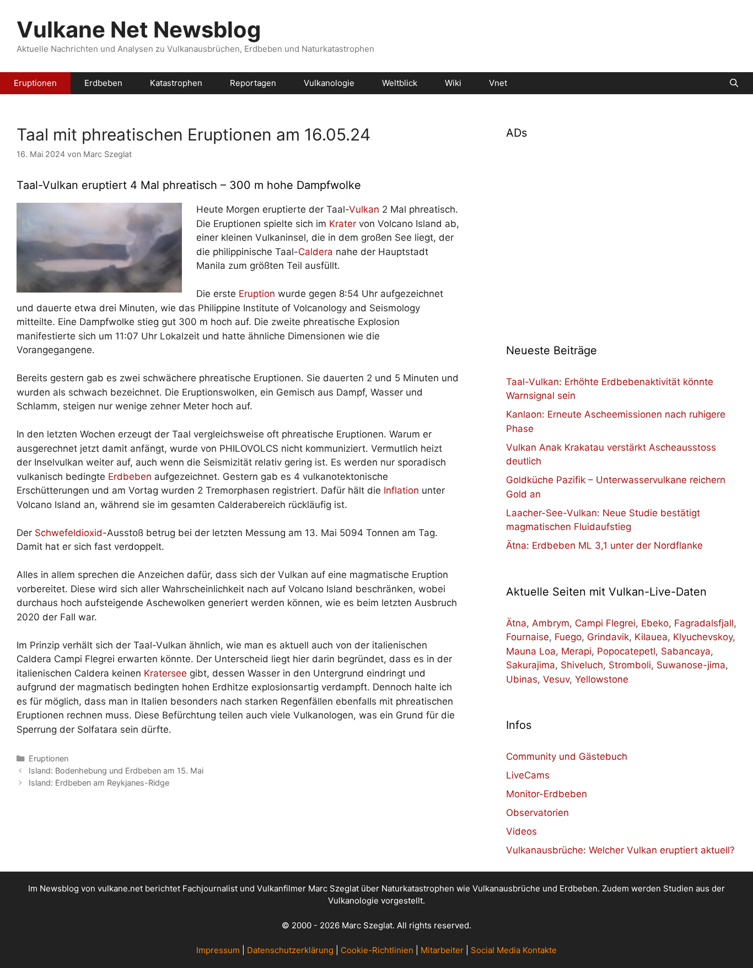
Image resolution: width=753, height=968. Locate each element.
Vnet (498, 83)
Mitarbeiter (442, 950)
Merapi (576, 651)
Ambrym (550, 623)
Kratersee (165, 673)
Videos (521, 831)
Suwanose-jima (691, 664)
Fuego (568, 636)
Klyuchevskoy (703, 636)
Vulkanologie (329, 83)
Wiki (453, 83)
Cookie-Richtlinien (377, 950)
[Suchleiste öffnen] (734, 83)
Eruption (257, 293)
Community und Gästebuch (566, 756)
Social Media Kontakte (514, 950)
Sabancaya (686, 651)
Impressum (218, 950)
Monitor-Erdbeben (546, 793)
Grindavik (608, 636)
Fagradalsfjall (704, 623)
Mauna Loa (531, 651)
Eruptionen (35, 83)
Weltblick (399, 83)
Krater (342, 223)
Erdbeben (103, 83)
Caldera (315, 251)
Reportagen (253, 83)
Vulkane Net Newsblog (139, 29)
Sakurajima (530, 664)
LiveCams (528, 775)
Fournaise (527, 636)
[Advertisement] (621, 235)
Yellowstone (601, 679)
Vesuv (556, 679)
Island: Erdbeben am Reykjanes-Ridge (99, 782)
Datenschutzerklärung (290, 950)
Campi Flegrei (605, 623)
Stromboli (630, 664)
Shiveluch (582, 664)
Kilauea (651, 636)
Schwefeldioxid (69, 532)
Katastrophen (176, 83)
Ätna (516, 623)
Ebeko (655, 623)
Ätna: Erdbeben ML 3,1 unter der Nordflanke (604, 545)
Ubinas (521, 679)
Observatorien (537, 812)
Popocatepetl (626, 651)
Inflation (401, 490)
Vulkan (364, 209)
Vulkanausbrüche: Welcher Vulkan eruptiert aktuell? (620, 850)
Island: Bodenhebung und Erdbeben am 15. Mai (116, 770)
